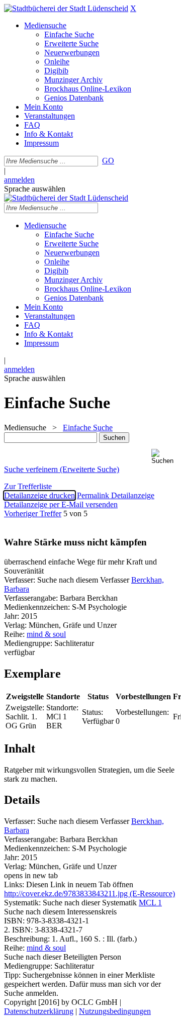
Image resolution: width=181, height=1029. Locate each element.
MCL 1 (150, 902)
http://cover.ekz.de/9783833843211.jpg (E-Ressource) (89, 893)
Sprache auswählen (34, 188)
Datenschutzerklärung (38, 1011)
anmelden (19, 179)
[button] (164, 456)
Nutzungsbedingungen (115, 1011)
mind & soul (46, 634)
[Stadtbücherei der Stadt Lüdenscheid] (66, 8)
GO (108, 160)
